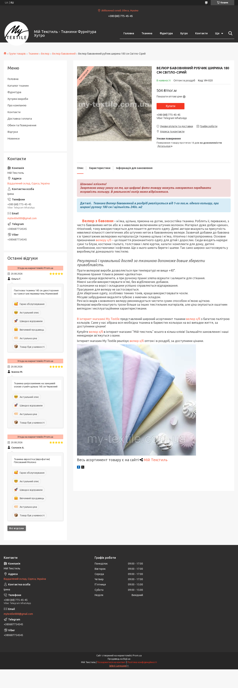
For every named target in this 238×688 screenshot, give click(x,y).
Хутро (184, 33)
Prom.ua (137, 655)
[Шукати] (229, 33)
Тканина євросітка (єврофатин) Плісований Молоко (32, 461)
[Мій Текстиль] (16, 33)
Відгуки (12, 131)
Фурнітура (166, 33)
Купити (170, 106)
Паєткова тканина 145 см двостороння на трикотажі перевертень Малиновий (36, 292)
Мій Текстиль (156, 460)
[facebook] (78, 467)
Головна (128, 33)
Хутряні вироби (17, 98)
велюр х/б (192, 319)
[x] (82, 467)
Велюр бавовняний (64, 53)
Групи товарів (17, 53)
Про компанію (16, 105)
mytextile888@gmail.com (22, 218)
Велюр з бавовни (97, 221)
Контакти (201, 33)
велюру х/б (104, 240)
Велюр (45, 53)
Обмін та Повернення (21, 125)
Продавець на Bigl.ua (119, 659)
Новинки (13, 138)
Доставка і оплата (19, 118)
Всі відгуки (16, 528)
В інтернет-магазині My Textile (98, 319)
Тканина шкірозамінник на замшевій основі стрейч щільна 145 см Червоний (35, 385)
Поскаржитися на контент (111, 662)
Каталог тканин (18, 85)
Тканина (146, 33)
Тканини (33, 53)
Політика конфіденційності (142, 662)
